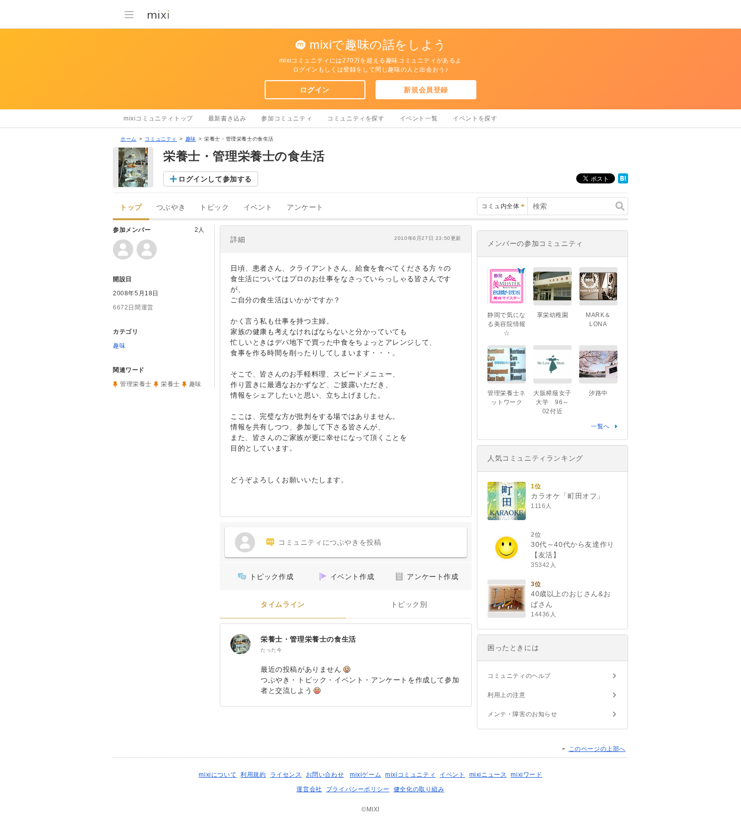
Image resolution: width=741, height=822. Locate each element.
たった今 (271, 650)
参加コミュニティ (286, 118)
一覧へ (600, 426)
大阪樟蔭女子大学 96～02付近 (552, 402)
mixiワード (526, 774)
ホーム (128, 139)
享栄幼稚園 (553, 315)
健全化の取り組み (419, 789)
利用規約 (253, 774)
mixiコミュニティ (410, 774)
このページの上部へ (597, 748)
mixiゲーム (365, 774)
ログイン (314, 90)
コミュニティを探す (355, 118)
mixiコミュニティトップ (158, 118)
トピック (214, 207)
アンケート (305, 207)
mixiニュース (488, 774)
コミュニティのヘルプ (519, 675)
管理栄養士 (136, 384)
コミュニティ (161, 139)
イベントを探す (475, 118)
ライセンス (286, 774)
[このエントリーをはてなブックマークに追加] (623, 181)
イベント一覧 (419, 118)
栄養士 (170, 384)
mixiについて (217, 774)
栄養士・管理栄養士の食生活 (308, 639)
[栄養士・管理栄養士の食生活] (240, 644)
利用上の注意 (506, 695)
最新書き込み (227, 118)
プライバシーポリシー (358, 789)
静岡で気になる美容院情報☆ (506, 324)
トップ (131, 207)
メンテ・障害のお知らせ (522, 714)
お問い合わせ (325, 774)
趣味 (191, 139)
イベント (258, 207)
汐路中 (598, 393)
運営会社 (309, 789)
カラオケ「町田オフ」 (567, 496)
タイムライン (283, 604)
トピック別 (409, 604)
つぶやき (171, 207)
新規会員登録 (426, 90)
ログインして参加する (215, 179)
